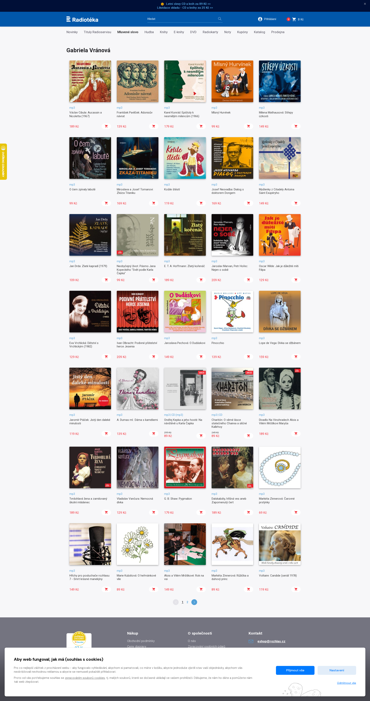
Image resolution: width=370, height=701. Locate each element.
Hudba (149, 32)
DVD (193, 32)
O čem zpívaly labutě (82, 189)
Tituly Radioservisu (97, 32)
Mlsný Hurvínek (221, 112)
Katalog (259, 32)
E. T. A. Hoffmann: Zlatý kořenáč (184, 266)
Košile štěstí (172, 189)
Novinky (72, 32)
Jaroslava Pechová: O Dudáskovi (184, 343)
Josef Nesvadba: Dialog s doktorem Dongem (228, 191)
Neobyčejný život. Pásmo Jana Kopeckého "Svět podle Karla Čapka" (136, 269)
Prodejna (277, 32)
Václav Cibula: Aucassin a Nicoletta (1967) (85, 114)
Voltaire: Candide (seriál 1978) (278, 575)
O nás (192, 641)
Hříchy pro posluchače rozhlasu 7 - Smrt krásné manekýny (89, 577)
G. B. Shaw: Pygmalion (178, 498)
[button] (269, 19)
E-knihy (179, 32)
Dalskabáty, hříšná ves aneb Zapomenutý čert (229, 500)
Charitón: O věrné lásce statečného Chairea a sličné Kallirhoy (229, 423)
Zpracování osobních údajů (206, 646)
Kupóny (242, 32)
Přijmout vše (295, 670)
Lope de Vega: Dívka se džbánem (280, 343)
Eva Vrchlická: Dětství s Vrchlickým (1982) (83, 344)
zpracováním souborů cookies (85, 678)
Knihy (164, 32)
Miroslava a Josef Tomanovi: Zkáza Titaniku (135, 191)
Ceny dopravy (136, 646)
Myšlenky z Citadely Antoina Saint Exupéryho (276, 191)
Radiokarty (210, 32)
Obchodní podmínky (141, 641)
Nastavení (337, 670)
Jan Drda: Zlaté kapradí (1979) (88, 266)
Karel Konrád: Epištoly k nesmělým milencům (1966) (181, 114)
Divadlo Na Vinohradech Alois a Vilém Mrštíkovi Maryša (279, 421)
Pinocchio (218, 343)
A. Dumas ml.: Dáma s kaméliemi (137, 420)
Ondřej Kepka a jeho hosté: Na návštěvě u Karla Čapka (183, 421)
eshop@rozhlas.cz (271, 641)
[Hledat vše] (220, 19)
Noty (227, 32)
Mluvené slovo (127, 32)
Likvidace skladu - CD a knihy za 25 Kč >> (185, 7)
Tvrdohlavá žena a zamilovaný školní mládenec (88, 500)
